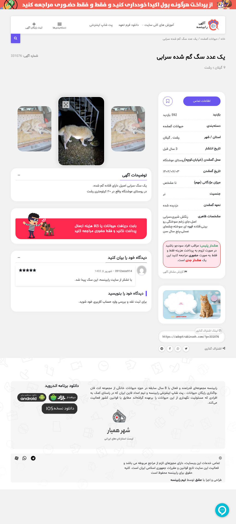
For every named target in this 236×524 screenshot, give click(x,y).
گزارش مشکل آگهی (173, 272)
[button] (81, 176)
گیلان (218, 67)
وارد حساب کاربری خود (102, 302)
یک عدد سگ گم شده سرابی (191, 57)
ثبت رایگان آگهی (33, 28)
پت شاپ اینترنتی (101, 25)
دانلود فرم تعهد (128, 25)
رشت (208, 67)
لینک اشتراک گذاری (207, 331)
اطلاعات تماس (201, 101)
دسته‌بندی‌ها (59, 28)
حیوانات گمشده (209, 39)
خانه (223, 39)
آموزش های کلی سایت (159, 25)
